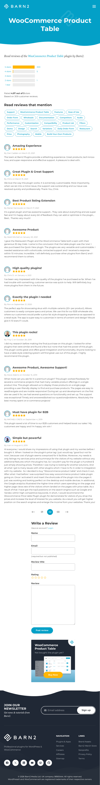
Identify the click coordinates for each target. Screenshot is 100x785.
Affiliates (60, 754)
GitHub (49, 763)
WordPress (40, 763)
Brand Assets (85, 741)
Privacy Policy (85, 754)
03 (58, 512)
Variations (47, 128)
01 (42, 512)
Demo (10, 128)
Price (9, 134)
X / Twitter (15, 763)
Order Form (12, 117)
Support (11, 112)
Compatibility (50, 123)
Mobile (38, 134)
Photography (23, 134)
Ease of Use (73, 112)
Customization (32, 123)
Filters (82, 123)
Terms (82, 758)
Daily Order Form (66, 128)
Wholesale (29, 117)
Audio (80, 117)
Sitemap (60, 758)
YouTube (32, 763)
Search (33, 128)
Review (35, 583)
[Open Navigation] (94, 6)
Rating (35, 574)
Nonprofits (84, 750)
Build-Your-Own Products (59, 134)
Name (34, 533)
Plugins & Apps (63, 741)
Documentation (46, 117)
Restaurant (85, 128)
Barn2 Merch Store (88, 746)
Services (60, 746)
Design (21, 128)
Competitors (66, 117)
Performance (13, 123)
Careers (60, 750)
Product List (68, 123)
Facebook (7, 763)
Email (34, 546)
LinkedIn (24, 763)
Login (50, 528)
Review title (37, 562)
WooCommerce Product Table (46, 56)
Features (58, 112)
